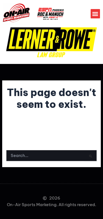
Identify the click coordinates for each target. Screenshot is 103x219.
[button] (95, 14)
